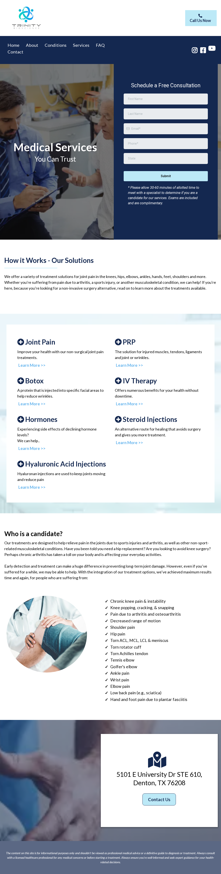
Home (13, 45)
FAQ (100, 45)
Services (81, 45)
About (32, 45)
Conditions (55, 45)
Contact (15, 51)
